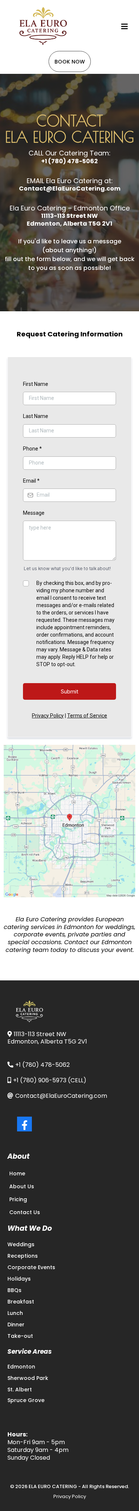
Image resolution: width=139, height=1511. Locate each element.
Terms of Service (87, 716)
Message (33, 513)
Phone (32, 449)
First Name (35, 384)
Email (31, 481)
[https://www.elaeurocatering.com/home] (44, 26)
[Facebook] (24, 1124)
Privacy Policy (48, 716)
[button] (123, 26)
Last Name (35, 416)
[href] (69, 821)
